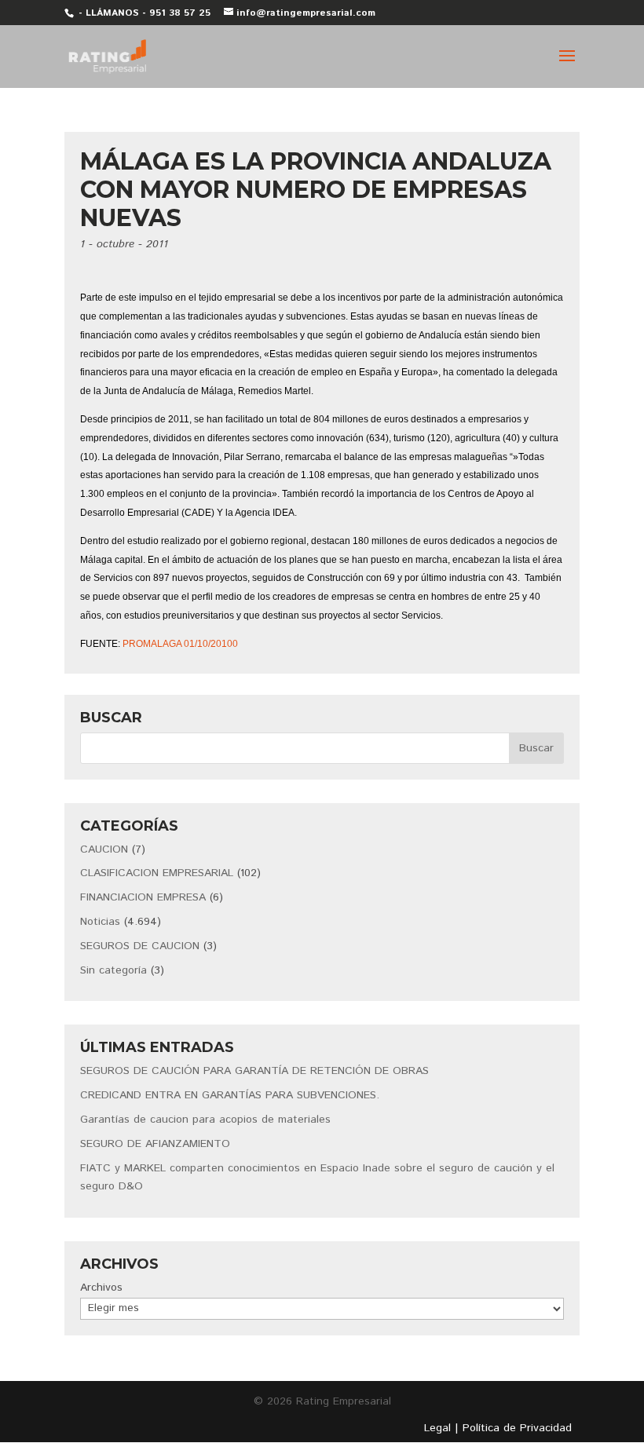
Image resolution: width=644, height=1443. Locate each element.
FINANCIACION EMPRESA (143, 897)
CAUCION (104, 849)
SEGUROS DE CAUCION (139, 946)
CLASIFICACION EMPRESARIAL (156, 873)
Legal (437, 1428)
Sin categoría (113, 970)
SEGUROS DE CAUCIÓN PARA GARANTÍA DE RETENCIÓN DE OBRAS (254, 1071)
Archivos (101, 1287)
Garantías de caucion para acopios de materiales (205, 1119)
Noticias (100, 922)
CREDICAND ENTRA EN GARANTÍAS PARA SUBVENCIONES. (229, 1095)
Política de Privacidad (517, 1428)
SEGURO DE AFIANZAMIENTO (155, 1144)
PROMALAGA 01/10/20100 (180, 643)
